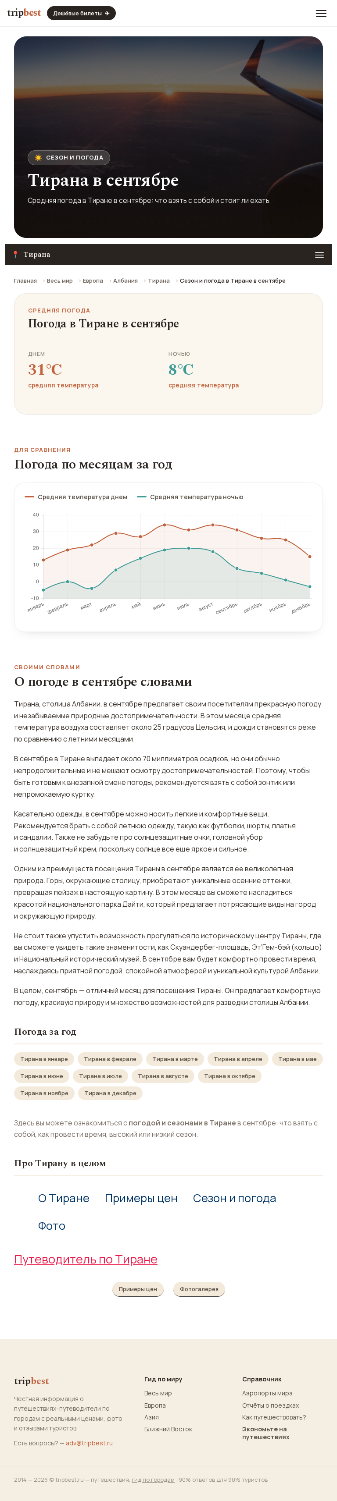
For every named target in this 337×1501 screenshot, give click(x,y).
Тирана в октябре (229, 1076)
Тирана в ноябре (44, 1093)
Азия (151, 1417)
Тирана (159, 280)
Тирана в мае (297, 1059)
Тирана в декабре (110, 1093)
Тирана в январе (44, 1059)
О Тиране (64, 1198)
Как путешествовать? (274, 1417)
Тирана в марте (175, 1059)
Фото (51, 1225)
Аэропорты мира (267, 1393)
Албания (125, 280)
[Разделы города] (319, 254)
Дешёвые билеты (81, 13)
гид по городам (153, 1479)
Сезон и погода (234, 1198)
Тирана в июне (41, 1076)
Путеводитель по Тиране (86, 1259)
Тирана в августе (163, 1076)
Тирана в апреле (238, 1059)
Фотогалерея (199, 1289)
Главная (25, 280)
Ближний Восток (168, 1429)
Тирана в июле (100, 1076)
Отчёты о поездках (270, 1405)
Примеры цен (141, 1198)
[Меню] (321, 13)
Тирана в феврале (110, 1059)
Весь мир (60, 280)
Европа (93, 280)
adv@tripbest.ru (89, 1443)
